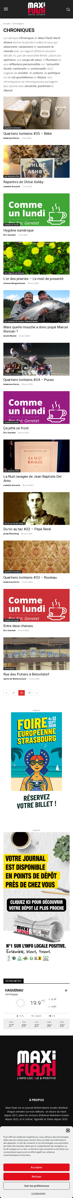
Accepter (36, 1167)
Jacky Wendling (11, 533)
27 (14, 692)
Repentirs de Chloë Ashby (23, 182)
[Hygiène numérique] (36, 209)
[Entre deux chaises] (36, 605)
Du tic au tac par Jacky (13, 523)
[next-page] (37, 693)
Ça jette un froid (16, 428)
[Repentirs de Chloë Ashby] (36, 161)
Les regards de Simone (14, 273)
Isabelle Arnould (11, 186)
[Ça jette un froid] (36, 407)
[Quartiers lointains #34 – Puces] (36, 359)
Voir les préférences (36, 1185)
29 (29, 692)
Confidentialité (38, 1193)
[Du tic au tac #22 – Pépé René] (36, 508)
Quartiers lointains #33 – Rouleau (30, 577)
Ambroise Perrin (11, 138)
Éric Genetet (9, 235)
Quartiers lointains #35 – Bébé (27, 134)
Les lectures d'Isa (11, 176)
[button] (68, 1130)
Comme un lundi (11, 224)
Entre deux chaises (18, 626)
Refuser (36, 1176)
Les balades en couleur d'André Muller (21, 321)
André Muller (10, 336)
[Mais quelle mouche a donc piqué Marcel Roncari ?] (36, 306)
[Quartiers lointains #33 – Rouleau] (36, 557)
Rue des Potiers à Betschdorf (26, 674)
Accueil (6, 23)
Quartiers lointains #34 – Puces (28, 380)
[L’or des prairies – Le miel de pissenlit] (36, 258)
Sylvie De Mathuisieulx (14, 678)
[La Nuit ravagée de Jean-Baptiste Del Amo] (36, 456)
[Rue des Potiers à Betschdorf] (36, 653)
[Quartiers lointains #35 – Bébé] (36, 113)
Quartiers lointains (12, 128)
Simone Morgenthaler (14, 283)
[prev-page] (6, 693)
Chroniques (9, 668)
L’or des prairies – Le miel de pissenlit (33, 279)
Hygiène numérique (18, 230)
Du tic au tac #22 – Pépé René (27, 529)
